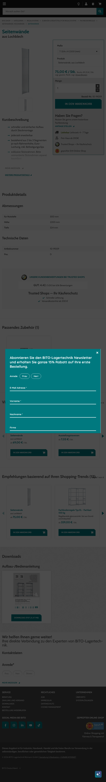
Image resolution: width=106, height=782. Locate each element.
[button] (97, 352)
